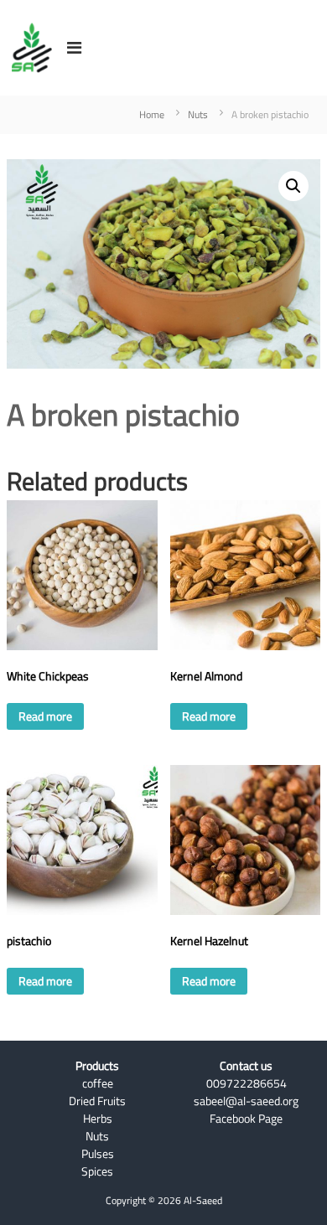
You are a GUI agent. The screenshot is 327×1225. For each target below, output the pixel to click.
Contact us (246, 1066)
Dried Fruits (97, 1101)
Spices (97, 1171)
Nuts (198, 114)
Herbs (97, 1118)
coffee (97, 1083)
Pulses (97, 1154)
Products (97, 1066)
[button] (293, 186)
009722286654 (246, 1083)
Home (151, 114)
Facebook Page (246, 1118)
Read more (45, 716)
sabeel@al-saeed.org (246, 1101)
